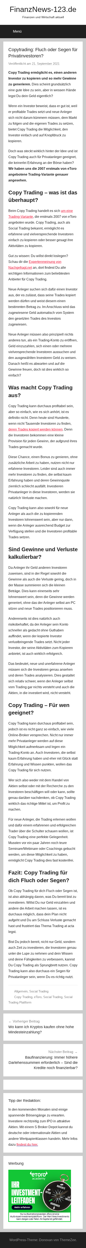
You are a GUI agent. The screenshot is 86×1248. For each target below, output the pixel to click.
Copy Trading (23, 997)
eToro (38, 997)
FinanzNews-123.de (43, 9)
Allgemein (21, 991)
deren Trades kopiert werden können (35, 429)
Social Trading (38, 991)
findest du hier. (27, 1144)
